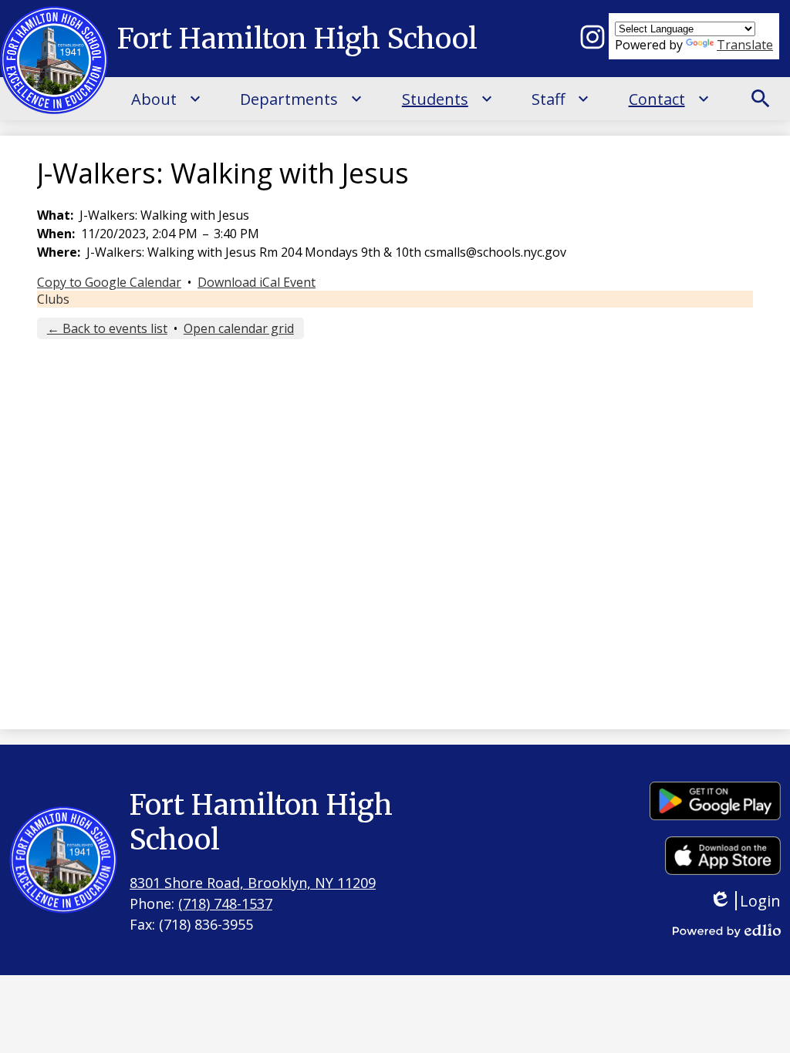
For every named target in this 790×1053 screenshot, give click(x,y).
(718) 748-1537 (225, 903)
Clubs (53, 299)
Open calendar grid (239, 328)
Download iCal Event (257, 282)
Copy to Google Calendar (109, 282)
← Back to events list (107, 328)
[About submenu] (166, 98)
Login (756, 900)
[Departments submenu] (301, 98)
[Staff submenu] (560, 98)
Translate (745, 44)
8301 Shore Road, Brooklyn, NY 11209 (253, 882)
